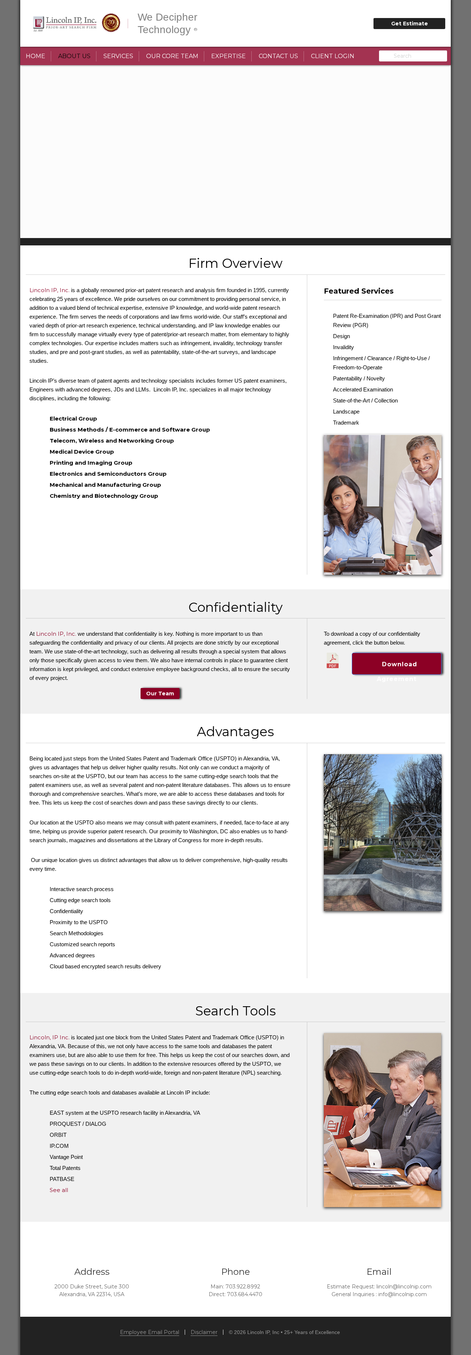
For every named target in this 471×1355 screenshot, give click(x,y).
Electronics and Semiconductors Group (108, 473)
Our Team (160, 693)
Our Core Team (172, 56)
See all (59, 1189)
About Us (74, 56)
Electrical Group (73, 418)
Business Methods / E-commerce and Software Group (130, 429)
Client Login (332, 56)
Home (35, 56)
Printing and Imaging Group (91, 462)
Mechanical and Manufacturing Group (105, 484)
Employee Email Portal (149, 1332)
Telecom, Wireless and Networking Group (112, 440)
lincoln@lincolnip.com (404, 1286)
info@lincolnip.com (402, 1294)
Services (118, 56)
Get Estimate (409, 23)
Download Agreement (397, 668)
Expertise (228, 56)
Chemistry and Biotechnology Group (104, 495)
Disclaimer (204, 1332)
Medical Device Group (82, 451)
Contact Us (278, 56)
